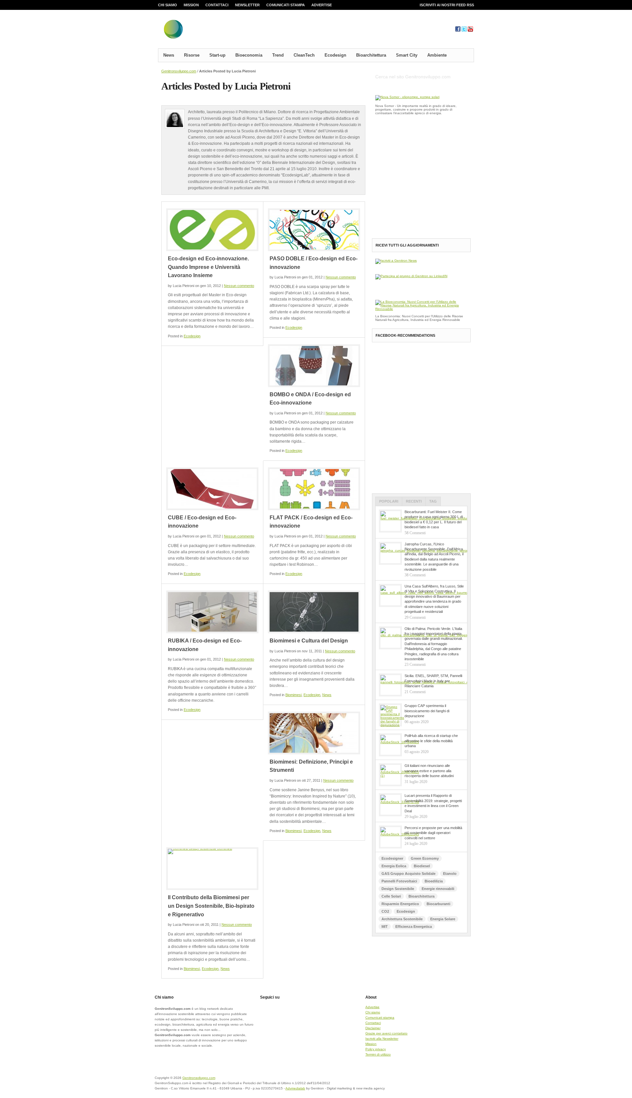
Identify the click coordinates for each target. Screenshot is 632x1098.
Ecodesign (335, 55)
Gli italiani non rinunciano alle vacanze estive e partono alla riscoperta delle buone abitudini (429, 771)
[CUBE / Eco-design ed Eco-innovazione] (212, 488)
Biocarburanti (438, 904)
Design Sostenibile (398, 889)
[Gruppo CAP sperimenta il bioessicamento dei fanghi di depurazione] (390, 714)
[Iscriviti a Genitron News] (396, 260)
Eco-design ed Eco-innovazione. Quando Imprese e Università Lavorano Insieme (208, 267)
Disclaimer (373, 1028)
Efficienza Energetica (413, 926)
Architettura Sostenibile (402, 919)
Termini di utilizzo (378, 1054)
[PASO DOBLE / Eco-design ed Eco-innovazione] (314, 229)
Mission (191, 5)
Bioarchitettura (371, 55)
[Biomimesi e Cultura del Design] (314, 611)
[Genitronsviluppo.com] (212, 31)
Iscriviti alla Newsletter (381, 1038)
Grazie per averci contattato (386, 1033)
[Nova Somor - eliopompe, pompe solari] (407, 97)
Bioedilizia (434, 881)
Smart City (406, 55)
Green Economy (425, 858)
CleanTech (304, 55)
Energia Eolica (394, 866)
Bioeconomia (248, 55)
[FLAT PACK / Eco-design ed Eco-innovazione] (314, 488)
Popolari (388, 501)
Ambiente (437, 55)
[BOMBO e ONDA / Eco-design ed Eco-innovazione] (314, 365)
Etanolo (450, 874)
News (168, 55)
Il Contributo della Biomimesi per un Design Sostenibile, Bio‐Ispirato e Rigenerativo (211, 906)
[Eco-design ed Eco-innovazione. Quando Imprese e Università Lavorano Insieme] (212, 229)
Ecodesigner (392, 858)
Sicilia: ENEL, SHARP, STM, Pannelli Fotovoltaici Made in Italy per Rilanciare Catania (433, 681)
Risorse (191, 55)
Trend (278, 55)
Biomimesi (293, 695)
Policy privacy (375, 1049)
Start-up (217, 55)
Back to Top (451, 1081)
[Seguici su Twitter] (464, 30)
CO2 (385, 911)
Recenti (414, 501)
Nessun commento (239, 286)
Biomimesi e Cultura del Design (309, 640)
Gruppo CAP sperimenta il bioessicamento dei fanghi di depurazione (427, 711)
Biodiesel (422, 866)
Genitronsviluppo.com (178, 71)
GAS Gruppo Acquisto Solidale (408, 874)
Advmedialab (295, 1088)
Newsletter (247, 5)
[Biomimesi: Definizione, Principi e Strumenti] (314, 733)
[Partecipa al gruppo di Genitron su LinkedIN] (411, 276)
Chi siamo (167, 5)
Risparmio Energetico (400, 904)
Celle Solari (391, 896)
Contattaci (216, 5)
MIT (385, 926)
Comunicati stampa (285, 5)
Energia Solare (442, 919)
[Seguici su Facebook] (458, 30)
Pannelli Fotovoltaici (399, 881)
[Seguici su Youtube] (470, 30)
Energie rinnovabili (438, 889)
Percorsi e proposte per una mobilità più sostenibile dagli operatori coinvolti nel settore (433, 833)
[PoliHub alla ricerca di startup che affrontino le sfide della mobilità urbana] (390, 744)
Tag (433, 501)
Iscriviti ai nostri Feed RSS (447, 5)
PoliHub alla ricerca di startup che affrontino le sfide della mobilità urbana (431, 741)
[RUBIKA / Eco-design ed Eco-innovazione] (212, 611)
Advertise (321, 5)
